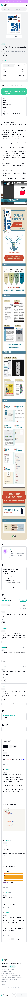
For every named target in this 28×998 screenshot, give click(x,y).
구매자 (8, 605)
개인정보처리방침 (5, 966)
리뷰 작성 (23, 600)
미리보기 (15, 36)
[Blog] (11, 987)
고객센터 (3, 963)
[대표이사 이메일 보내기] (13, 969)
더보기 (14, 587)
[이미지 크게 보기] (14, 24)
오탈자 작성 (7, 741)
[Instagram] (2, 987)
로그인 (22, 4)
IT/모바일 (6, 41)
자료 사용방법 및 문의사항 (9, 715)
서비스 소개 (13, 963)
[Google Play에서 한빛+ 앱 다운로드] (18, 987)
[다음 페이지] (18, 939)
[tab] (8, 65)
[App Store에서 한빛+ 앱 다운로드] (16, 987)
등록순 (22, 741)
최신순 (23, 605)
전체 (2, 41)
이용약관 (19, 963)
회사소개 (8, 963)
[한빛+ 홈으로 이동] (4, 5)
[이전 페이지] (9, 939)
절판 (22, 995)
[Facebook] (8, 987)
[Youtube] (5, 987)
